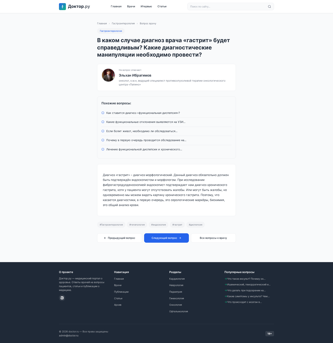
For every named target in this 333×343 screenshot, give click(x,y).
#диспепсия (195, 224)
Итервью (146, 6)
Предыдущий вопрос (121, 238)
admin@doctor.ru (68, 335)
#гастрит (177, 224)
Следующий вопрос (164, 238)
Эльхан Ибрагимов (135, 75)
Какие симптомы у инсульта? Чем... (248, 296)
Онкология (175, 304)
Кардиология (177, 278)
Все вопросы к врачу (213, 238)
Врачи (131, 6)
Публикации (121, 291)
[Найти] (269, 6)
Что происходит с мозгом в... (244, 301)
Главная (116, 6)
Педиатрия (175, 291)
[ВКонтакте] (62, 298)
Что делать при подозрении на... (246, 290)
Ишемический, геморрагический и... (249, 284)
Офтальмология (178, 311)
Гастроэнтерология (123, 23)
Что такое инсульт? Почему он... (246, 278)
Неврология (176, 285)
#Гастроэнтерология (111, 224)
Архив (117, 304)
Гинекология (176, 298)
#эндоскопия (158, 224)
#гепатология (137, 224)
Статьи (161, 6)
